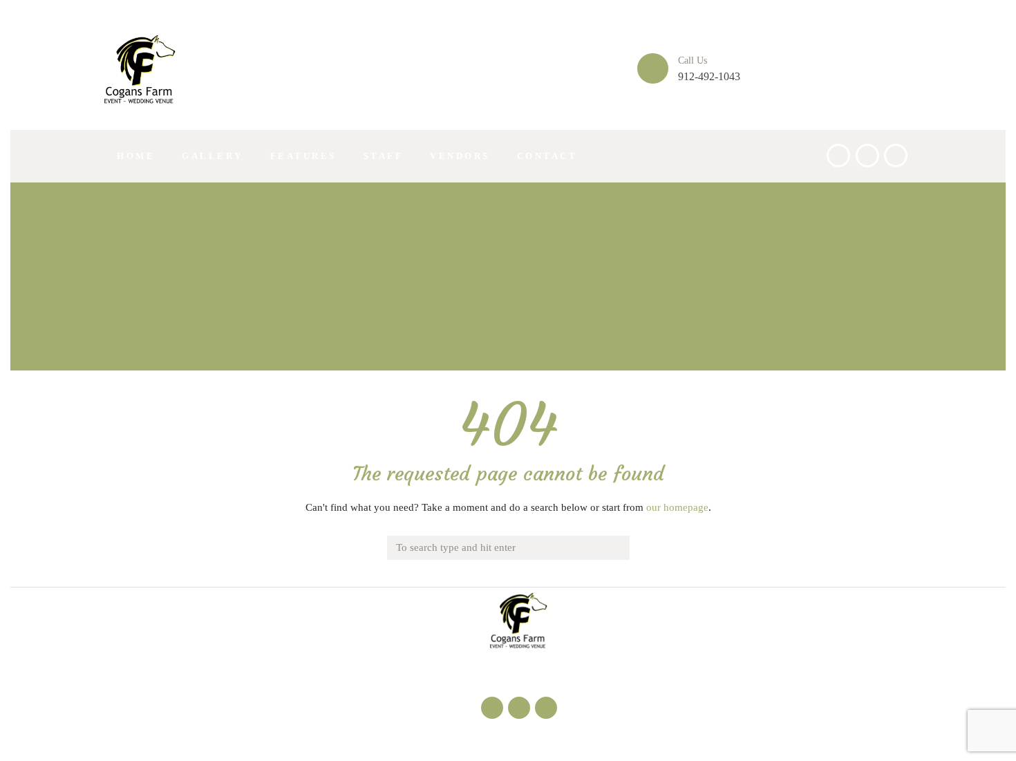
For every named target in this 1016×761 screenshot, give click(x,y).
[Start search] (617, 545)
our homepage (677, 507)
